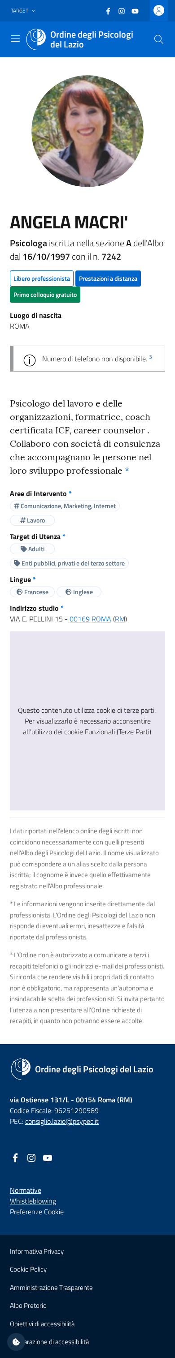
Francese (35, 591)
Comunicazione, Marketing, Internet (67, 505)
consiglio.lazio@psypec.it (62, 1121)
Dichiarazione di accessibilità (49, 1342)
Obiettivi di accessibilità (42, 1324)
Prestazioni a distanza (108, 278)
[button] (24, 11)
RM (120, 618)
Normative (25, 1190)
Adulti (35, 548)
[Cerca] (158, 39)
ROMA (101, 618)
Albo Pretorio (28, 1305)
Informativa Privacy (37, 1251)
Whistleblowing (33, 1200)
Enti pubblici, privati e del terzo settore (72, 563)
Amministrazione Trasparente (51, 1287)
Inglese (82, 591)
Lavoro (35, 520)
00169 (80, 618)
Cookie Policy (28, 1269)
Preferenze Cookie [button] (37, 1211)
